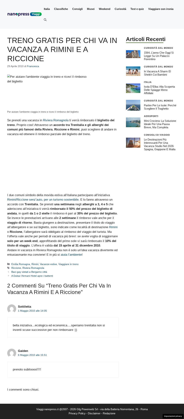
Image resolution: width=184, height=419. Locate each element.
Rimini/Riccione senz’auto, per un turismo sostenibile (43, 199)
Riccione (16, 267)
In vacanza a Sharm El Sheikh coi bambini (157, 73)
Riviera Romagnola (55, 120)
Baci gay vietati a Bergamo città (29, 271)
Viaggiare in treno (68, 264)
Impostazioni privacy (173, 416)
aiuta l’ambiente (71, 254)
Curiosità (120, 8)
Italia (47, 8)
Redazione (109, 413)
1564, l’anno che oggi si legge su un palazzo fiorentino (159, 56)
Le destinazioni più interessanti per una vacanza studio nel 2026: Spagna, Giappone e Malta (159, 144)
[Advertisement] (63, 166)
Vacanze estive (48, 264)
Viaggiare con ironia (160, 8)
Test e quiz (137, 8)
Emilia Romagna (20, 264)
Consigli (77, 8)
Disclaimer (94, 413)
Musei (91, 8)
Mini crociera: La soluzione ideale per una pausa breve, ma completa (160, 124)
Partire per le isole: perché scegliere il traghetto (160, 107)
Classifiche (61, 8)
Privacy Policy (77, 413)
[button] (45, 19)
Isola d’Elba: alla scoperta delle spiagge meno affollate (159, 90)
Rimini (113, 227)
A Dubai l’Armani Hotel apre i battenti (32, 275)
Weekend (104, 8)
